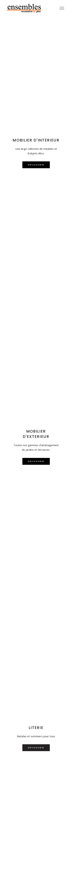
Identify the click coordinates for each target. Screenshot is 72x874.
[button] (36, 164)
